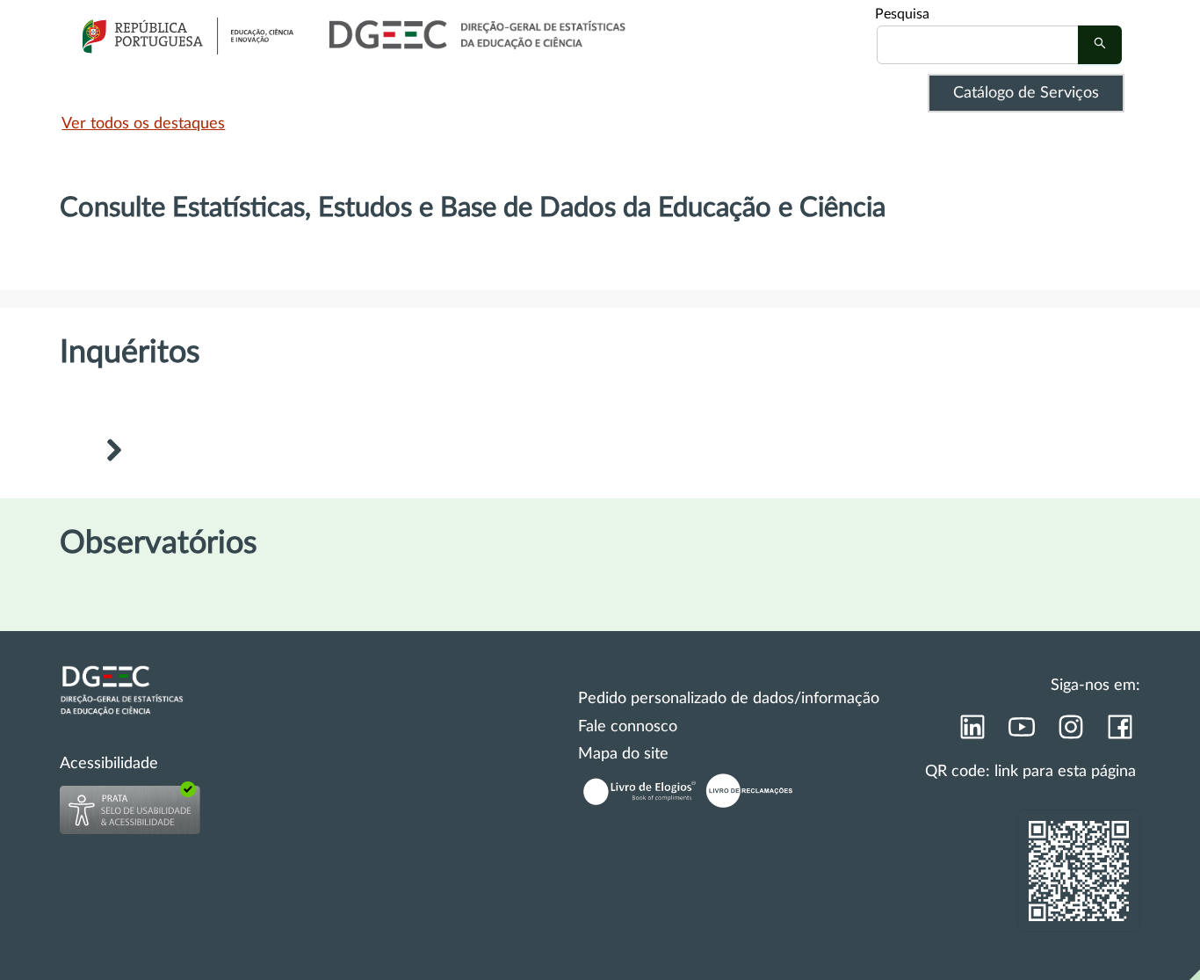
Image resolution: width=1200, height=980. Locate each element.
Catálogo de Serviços (1026, 93)
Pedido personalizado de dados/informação (728, 699)
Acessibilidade (109, 764)
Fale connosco (627, 727)
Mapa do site (623, 754)
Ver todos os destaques (143, 124)
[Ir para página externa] (972, 732)
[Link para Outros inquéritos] (113, 452)
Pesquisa (902, 14)
